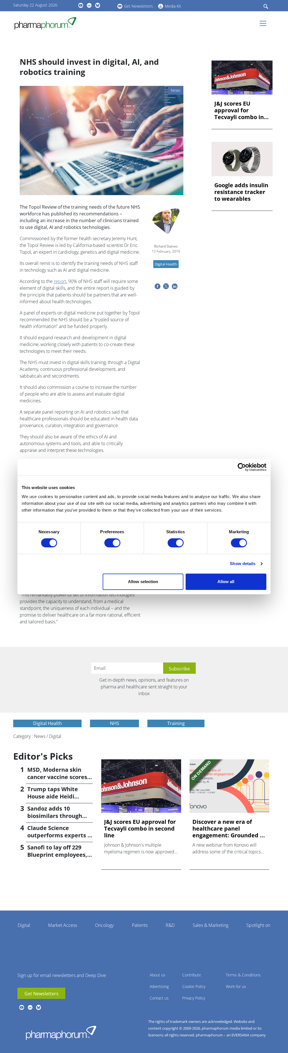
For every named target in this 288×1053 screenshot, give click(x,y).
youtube (81, 5)
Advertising (159, 986)
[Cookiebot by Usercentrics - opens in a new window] (241, 467)
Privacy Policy (193, 998)
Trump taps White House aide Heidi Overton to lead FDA (55, 796)
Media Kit (173, 6)
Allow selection (143, 581)
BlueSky (97, 5)
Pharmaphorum (61, 1032)
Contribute (191, 975)
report (60, 281)
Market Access (62, 925)
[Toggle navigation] (265, 23)
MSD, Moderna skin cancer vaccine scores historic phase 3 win (57, 777)
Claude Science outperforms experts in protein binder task (60, 835)
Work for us (236, 986)
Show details (242, 563)
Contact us (159, 998)
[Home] (47, 23)
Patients (140, 925)
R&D (170, 925)
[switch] (112, 542)
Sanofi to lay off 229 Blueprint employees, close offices (57, 855)
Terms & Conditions (243, 975)
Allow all (225, 581)
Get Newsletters (138, 6)
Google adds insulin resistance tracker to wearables (241, 192)
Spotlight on (258, 925)
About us (157, 975)
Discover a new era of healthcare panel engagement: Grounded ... (228, 828)
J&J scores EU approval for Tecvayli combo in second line (239, 110)
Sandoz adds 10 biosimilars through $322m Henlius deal (54, 816)
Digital (24, 925)
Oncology (104, 925)
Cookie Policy (193, 986)
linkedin (89, 5)
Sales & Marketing (210, 925)
